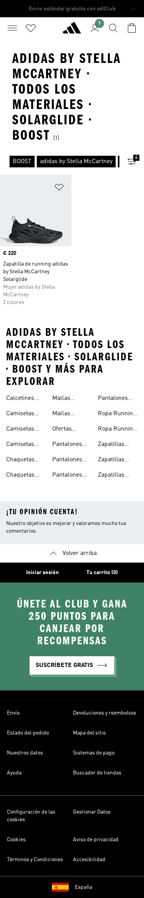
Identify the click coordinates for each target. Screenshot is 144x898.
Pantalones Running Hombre (67, 476)
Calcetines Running (20, 399)
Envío (13, 713)
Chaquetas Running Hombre (20, 476)
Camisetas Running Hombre (20, 430)
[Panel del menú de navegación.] (12, 28)
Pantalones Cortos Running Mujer (67, 460)
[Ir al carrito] (131, 28)
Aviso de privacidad (96, 839)
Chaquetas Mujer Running (20, 460)
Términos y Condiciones (35, 859)
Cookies (16, 839)
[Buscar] (113, 28)
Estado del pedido (28, 733)
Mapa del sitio (89, 733)
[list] (59, 161)
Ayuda (14, 773)
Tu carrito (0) (102, 572)
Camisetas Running (20, 414)
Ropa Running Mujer (117, 430)
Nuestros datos (25, 753)
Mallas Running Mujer (63, 414)
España (83, 887)
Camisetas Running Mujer (20, 445)
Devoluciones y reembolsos (104, 713)
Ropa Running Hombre (117, 414)
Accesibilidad (89, 859)
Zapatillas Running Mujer (111, 476)
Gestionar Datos (92, 812)
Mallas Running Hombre (63, 399)
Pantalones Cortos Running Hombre (67, 445)
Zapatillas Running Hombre (111, 460)
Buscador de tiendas (97, 773)
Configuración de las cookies (31, 815)
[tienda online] (72, 31)
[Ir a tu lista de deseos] (31, 28)
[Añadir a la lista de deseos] (59, 188)
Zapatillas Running (111, 445)
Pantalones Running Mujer (113, 399)
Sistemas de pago (93, 753)
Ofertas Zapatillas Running (65, 430)
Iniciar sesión (42, 572)
